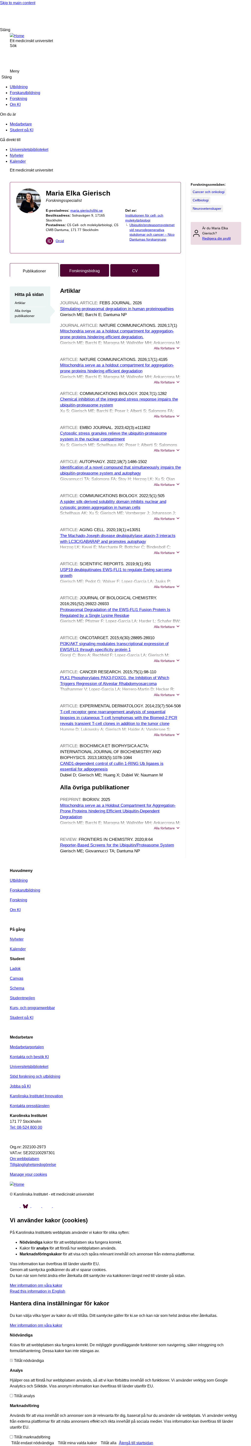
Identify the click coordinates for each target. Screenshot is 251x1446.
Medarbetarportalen (27, 1047)
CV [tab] (135, 271)
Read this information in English (37, 1291)
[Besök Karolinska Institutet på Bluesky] (26, 1206)
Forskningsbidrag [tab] (84, 271)
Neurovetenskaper (207, 208)
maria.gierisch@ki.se (86, 210)
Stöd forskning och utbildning (35, 1076)
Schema (17, 988)
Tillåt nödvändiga (29, 1361)
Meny (14, 71)
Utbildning (19, 87)
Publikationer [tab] (34, 271)
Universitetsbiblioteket (29, 149)
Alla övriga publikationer (25, 313)
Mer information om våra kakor (36, 1285)
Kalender (18, 161)
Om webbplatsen (24, 1159)
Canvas (16, 978)
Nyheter (17, 155)
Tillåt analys (24, 1396)
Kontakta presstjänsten (30, 1106)
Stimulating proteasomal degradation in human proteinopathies (117, 308)
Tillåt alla (108, 1443)
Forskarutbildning (25, 93)
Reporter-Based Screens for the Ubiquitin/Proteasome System (117, 845)
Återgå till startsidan (136, 1443)
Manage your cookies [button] (28, 1174)
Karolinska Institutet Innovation (36, 1096)
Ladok (15, 969)
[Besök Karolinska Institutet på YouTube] (36, 1206)
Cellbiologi (201, 200)
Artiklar (20, 303)
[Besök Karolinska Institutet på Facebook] (15, 1206)
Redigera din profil (216, 238)
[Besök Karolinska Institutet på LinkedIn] (58, 1206)
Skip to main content (17, 3)
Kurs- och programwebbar (32, 1008)
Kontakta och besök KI (29, 1057)
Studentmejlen (22, 998)
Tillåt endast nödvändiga (32, 1443)
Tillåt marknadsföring (32, 1437)
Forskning (18, 99)
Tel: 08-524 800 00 (26, 1127)
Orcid (60, 241)
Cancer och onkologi (209, 192)
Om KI (15, 104)
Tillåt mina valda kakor (77, 1443)
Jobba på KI (20, 1086)
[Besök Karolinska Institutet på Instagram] (47, 1206)
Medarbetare (21, 124)
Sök (241, 16)
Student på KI (21, 130)
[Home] (17, 36)
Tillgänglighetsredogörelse (33, 1165)
